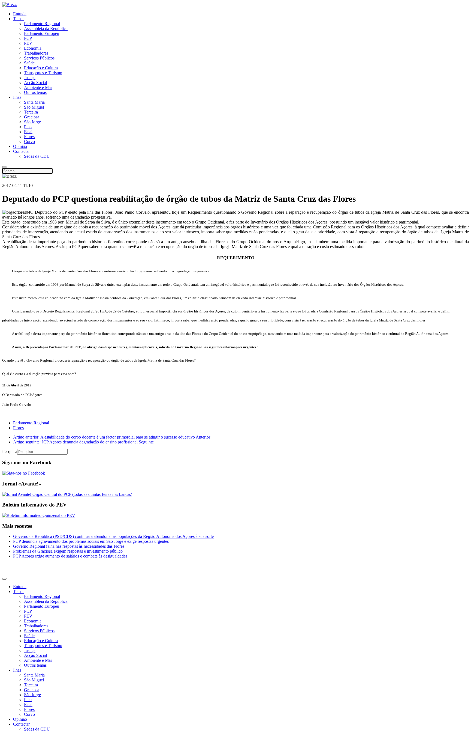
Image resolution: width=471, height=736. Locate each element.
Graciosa (31, 117)
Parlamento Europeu (41, 33)
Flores (29, 136)
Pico (28, 126)
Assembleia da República (46, 28)
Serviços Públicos (39, 58)
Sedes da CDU (37, 156)
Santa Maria (34, 102)
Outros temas (35, 92)
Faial (28, 131)
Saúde (29, 63)
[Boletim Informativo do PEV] (38, 515)
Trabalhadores (36, 53)
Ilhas (17, 97)
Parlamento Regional (42, 23)
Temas (18, 18)
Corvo (29, 141)
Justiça (29, 77)
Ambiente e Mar (38, 87)
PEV (28, 43)
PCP (28, 38)
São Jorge (32, 122)
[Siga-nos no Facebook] (23, 473)
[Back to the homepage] (9, 4)
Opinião (20, 146)
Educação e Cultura (41, 67)
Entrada (19, 13)
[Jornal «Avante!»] (67, 494)
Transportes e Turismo (43, 72)
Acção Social (35, 82)
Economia (32, 48)
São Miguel (34, 107)
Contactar (21, 151)
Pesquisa (9, 451)
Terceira (31, 112)
